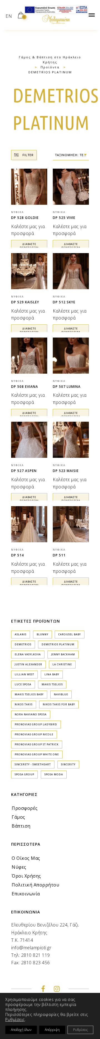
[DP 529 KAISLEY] (29, 271)
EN (9, 16)
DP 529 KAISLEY (25, 302)
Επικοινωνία (26, 894)
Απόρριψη (52, 1029)
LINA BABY (51, 674)
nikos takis (23, 704)
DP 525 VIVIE (64, 217)
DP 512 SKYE (64, 302)
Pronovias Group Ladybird (36, 724)
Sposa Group (24, 774)
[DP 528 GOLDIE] (29, 187)
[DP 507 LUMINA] (71, 356)
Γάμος (18, 817)
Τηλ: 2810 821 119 (30, 955)
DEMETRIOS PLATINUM (58, 644)
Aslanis (20, 634)
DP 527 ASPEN (24, 470)
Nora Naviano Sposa (31, 714)
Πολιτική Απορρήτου (35, 885)
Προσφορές (25, 808)
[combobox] (71, 155)
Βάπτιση (21, 826)
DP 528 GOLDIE (25, 217)
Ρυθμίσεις (15, 1019)
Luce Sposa (23, 684)
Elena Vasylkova (28, 654)
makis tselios (52, 684)
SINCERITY (68, 764)
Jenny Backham (63, 654)
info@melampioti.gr (31, 948)
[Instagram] (57, 989)
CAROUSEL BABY (69, 634)
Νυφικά (17, 212)
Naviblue (61, 694)
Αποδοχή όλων (21, 1029)
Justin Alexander (28, 664)
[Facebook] (43, 989)
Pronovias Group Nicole (34, 734)
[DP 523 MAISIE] (71, 440)
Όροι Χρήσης (26, 876)
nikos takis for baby (59, 704)
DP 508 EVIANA (24, 386)
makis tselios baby (29, 694)
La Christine (62, 664)
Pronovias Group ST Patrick (37, 744)
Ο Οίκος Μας (26, 858)
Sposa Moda (53, 774)
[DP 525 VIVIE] (71, 187)
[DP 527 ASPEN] (29, 440)
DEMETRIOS (23, 644)
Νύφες (19, 867)
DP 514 (17, 555)
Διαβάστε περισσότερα (29, 245)
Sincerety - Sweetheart (33, 764)
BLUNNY (42, 634)
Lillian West (24, 674)
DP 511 (59, 555)
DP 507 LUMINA (67, 386)
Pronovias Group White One (37, 754)
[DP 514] (29, 524)
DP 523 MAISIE (66, 470)
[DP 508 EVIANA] (29, 356)
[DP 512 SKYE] (71, 271)
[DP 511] (71, 524)
